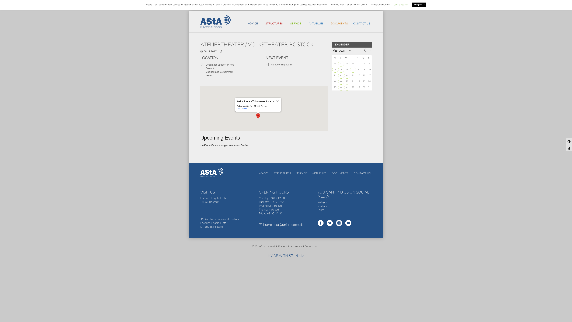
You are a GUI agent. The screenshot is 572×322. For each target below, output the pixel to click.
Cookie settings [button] (401, 4)
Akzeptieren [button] (419, 4)
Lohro (321, 210)
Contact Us (361, 23)
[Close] (277, 101)
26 (341, 87)
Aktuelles (316, 23)
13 (347, 75)
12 (341, 75)
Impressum (296, 246)
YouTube (323, 206)
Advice (253, 23)
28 (347, 63)
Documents (339, 23)
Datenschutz (311, 246)
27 (341, 63)
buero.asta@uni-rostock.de (283, 225)
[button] (258, 116)
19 (341, 81)
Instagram (323, 202)
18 (335, 81)
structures (274, 23)
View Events (242, 109)
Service (295, 23)
